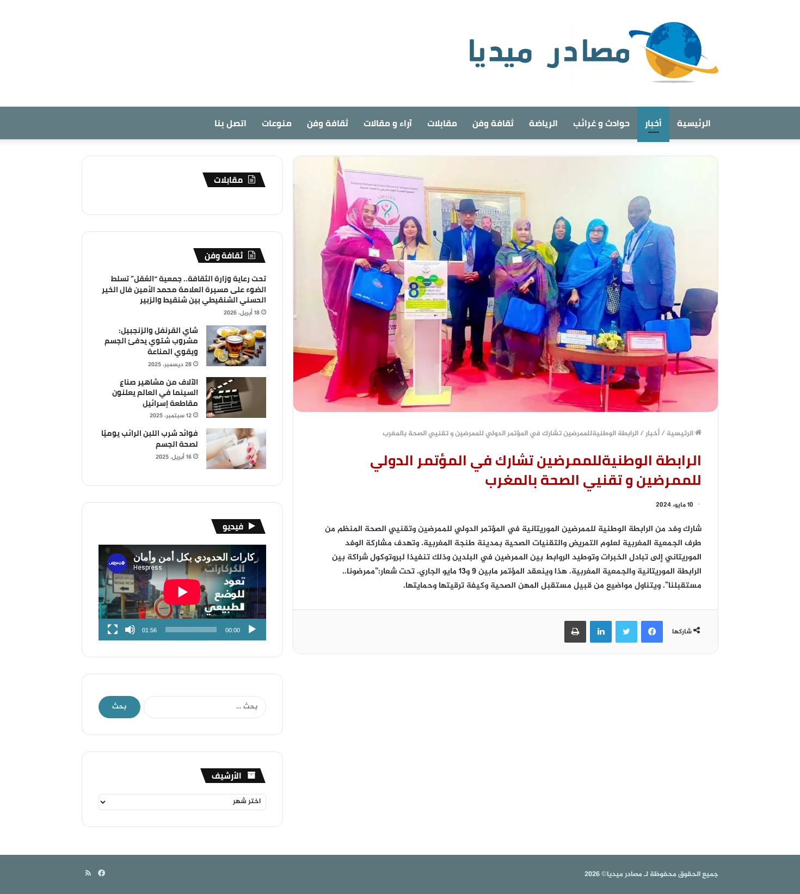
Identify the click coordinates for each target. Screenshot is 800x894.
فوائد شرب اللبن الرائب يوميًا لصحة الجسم (149, 438)
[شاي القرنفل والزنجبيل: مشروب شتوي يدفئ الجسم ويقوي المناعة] (236, 345)
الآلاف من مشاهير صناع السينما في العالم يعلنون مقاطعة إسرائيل (155, 392)
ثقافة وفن (493, 123)
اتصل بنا (230, 123)
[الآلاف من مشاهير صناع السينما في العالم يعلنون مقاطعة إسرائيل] (236, 397)
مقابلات (442, 123)
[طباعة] (575, 632)
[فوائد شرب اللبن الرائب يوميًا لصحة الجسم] (236, 448)
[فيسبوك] (652, 632)
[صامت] (130, 629)
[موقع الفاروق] (586, 53)
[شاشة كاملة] (112, 629)
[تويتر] (626, 632)
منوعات (277, 123)
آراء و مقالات (388, 123)
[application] (182, 592)
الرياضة (543, 123)
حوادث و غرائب (601, 123)
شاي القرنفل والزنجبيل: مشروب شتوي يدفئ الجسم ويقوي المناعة (151, 341)
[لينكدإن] (601, 632)
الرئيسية (694, 123)
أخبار (653, 123)
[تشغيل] (252, 629)
